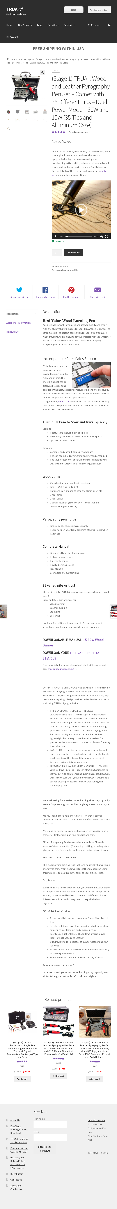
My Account (12, 36)
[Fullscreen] (106, 236)
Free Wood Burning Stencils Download (19, 1130)
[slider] (79, 236)
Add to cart (74, 252)
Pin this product (71, 296)
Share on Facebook (45, 296)
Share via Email (98, 296)
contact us (63, 401)
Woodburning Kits (26, 59)
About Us (15, 1120)
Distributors (16, 1173)
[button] (42, 72)
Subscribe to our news (45, 1148)
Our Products (25, 24)
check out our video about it (62, 668)
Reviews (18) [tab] (12, 331)
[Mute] (101, 236)
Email (37, 1131)
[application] (81, 209)
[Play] (55, 236)
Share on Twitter (19, 296)
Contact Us (69, 24)
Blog (39, 24)
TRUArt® (14, 9)
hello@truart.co (96, 1120)
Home (9, 24)
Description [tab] (12, 313)
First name (39, 1118)
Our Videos (53, 24)
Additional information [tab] (18, 322)
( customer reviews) (78, 132)
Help (73, 10)
